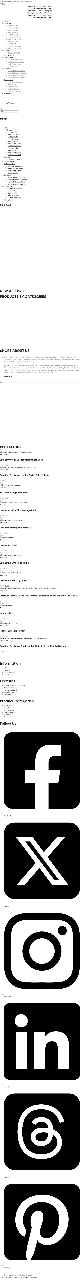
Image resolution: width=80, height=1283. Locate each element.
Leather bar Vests (14, 37)
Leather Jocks (13, 41)
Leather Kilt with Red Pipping (14, 562)
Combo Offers (13, 26)
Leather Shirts (13, 30)
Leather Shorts (13, 35)
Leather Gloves (13, 89)
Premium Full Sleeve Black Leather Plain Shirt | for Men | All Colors (33, 646)
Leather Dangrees (14, 46)
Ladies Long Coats (14, 64)
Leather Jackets (14, 28)
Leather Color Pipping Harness (15, 527)
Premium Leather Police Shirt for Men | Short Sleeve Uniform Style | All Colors (38, 595)
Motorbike (7, 69)
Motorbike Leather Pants (17, 78)
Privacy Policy (8, 93)
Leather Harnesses (14, 39)
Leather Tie (12, 84)
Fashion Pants (13, 66)
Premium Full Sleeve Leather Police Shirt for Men (24, 475)
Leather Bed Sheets (15, 82)
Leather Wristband (14, 91)
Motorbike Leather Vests (17, 75)
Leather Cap (12, 87)
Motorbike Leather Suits (16, 71)
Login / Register (9, 103)
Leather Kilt (12, 44)
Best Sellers (4, 454)
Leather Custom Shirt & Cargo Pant (18, 510)
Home (6, 21)
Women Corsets (14, 53)
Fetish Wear (8, 23)
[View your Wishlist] (0, 107)
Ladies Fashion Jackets (16, 62)
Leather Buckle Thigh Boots (14, 580)
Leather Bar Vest (8, 545)
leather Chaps (7, 613)
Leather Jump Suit (14, 48)
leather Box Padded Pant (12, 630)
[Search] (0, 97)
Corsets (7, 50)
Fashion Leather (9, 57)
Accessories (8, 80)
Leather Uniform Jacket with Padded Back (21, 459)
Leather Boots (9, 55)
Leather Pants (13, 32)
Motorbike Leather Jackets (17, 73)
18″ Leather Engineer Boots (13, 492)
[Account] (0, 99)
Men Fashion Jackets (15, 59)
